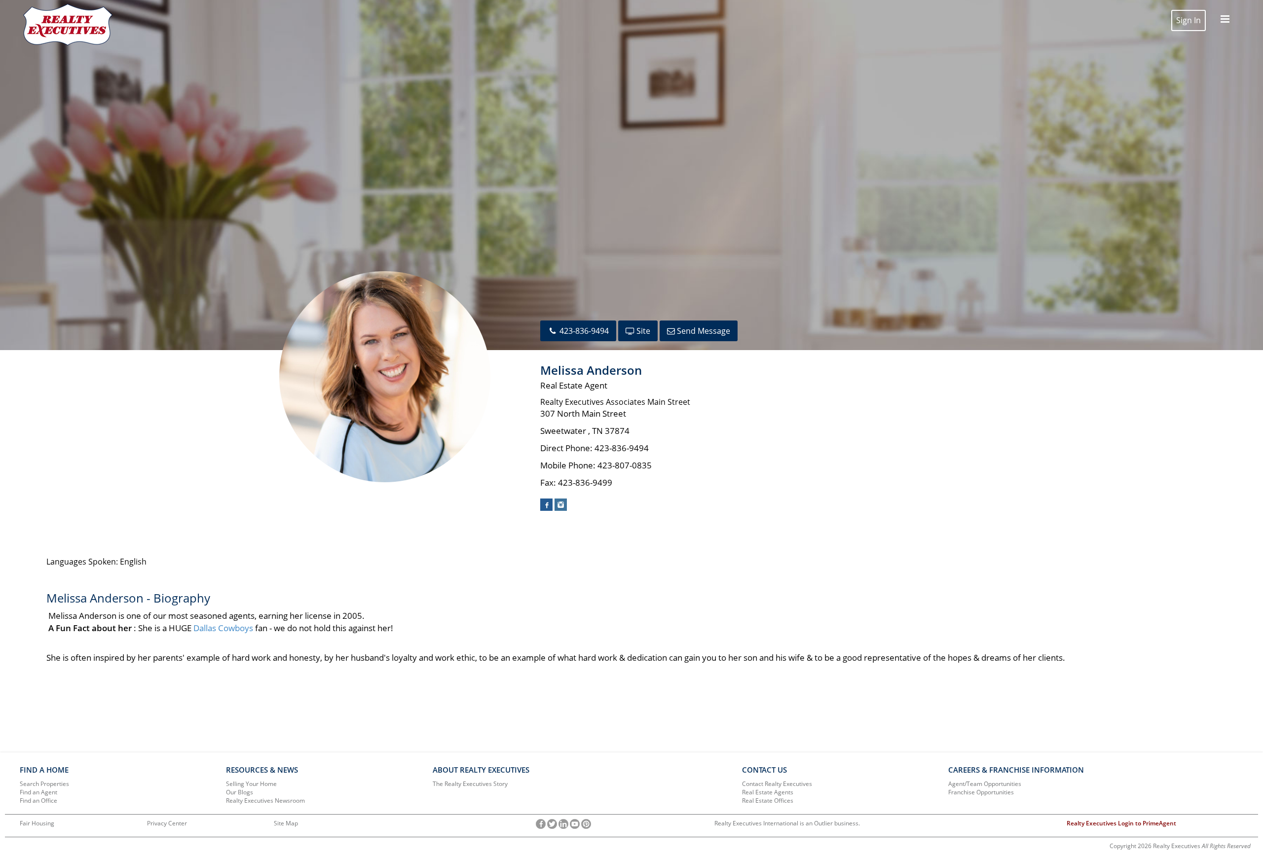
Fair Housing (37, 823)
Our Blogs (239, 792)
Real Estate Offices (767, 800)
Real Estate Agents (767, 792)
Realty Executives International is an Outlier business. (787, 823)
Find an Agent (38, 792)
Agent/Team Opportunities (984, 784)
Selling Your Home (251, 784)
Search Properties (44, 784)
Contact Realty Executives (777, 784)
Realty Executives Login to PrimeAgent (1121, 823)
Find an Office (38, 800)
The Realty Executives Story (470, 784)
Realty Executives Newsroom (265, 800)
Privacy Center (167, 823)
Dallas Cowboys (223, 628)
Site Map (286, 823)
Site (642, 330)
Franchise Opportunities (981, 792)
